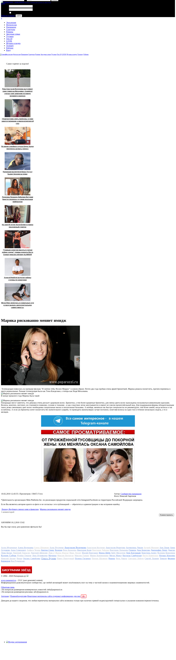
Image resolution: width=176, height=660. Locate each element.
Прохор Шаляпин (100, 558)
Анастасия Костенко (96, 547)
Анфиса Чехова (34, 550)
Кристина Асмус (149, 553)
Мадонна (52, 555)
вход (3, 3)
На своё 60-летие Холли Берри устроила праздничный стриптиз (17, 226)
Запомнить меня (18, 13)
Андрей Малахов (151, 547)
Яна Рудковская (17, 561)
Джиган (171, 550)
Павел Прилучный (65, 558)
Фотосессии (11, 25)
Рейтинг (10, 48)
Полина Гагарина (83, 558)
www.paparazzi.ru (8, 580)
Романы (9, 32)
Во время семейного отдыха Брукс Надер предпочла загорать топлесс (17, 148)
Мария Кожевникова (99, 555)
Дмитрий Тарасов (21, 553)
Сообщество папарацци (131, 494)
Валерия (58, 550)
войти (19, 16)
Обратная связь (7, 587)
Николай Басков (8, 558)
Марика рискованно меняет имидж (55, 509)
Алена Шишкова (41, 547)
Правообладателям (18, 596)
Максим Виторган (65, 555)
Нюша (19, 558)
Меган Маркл (115, 555)
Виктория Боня (84, 550)
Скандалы (10, 29)
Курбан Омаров (24, 555)
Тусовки (10, 36)
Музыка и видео (13, 43)
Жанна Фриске (62, 553)
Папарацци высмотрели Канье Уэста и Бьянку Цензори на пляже (17, 173)
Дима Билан (6, 553)
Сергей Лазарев (152, 558)
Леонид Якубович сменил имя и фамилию (20, 509)
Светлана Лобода (136, 558)
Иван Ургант (75, 553)
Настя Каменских (150, 555)
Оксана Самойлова (31, 558)
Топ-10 (9, 39)
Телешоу (10, 46)
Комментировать (166, 515)
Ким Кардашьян (133, 553)
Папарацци (11, 27)
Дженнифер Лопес (159, 550)
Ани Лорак (164, 547)
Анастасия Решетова (115, 547)
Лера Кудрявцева (40, 555)
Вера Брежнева (70, 550)
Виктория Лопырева (119, 550)
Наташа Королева (167, 555)
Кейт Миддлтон (118, 553)
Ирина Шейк (105, 553)
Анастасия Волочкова (75, 547)
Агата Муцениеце (9, 547)
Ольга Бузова (48, 558)
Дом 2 (51, 552)
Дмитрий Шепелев (39, 553)
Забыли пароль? (8, 16)
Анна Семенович (18, 550)
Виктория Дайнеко (100, 550)
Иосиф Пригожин (90, 553)
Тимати (163, 558)
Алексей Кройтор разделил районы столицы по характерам (17, 279)
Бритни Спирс (47, 550)
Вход (8, 50)
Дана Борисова (143, 550)
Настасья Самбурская (132, 555)
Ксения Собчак (8, 555)
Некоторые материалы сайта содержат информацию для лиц (56, 596)
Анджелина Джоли (134, 547)
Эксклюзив (11, 22)
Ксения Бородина (166, 552)
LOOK (9, 41)
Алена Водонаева (25, 547)
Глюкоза (132, 550)
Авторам (5, 596)
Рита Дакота (121, 558)
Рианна (111, 558)
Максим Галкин (82, 555)
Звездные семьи (13, 34)
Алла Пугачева (57, 547)
